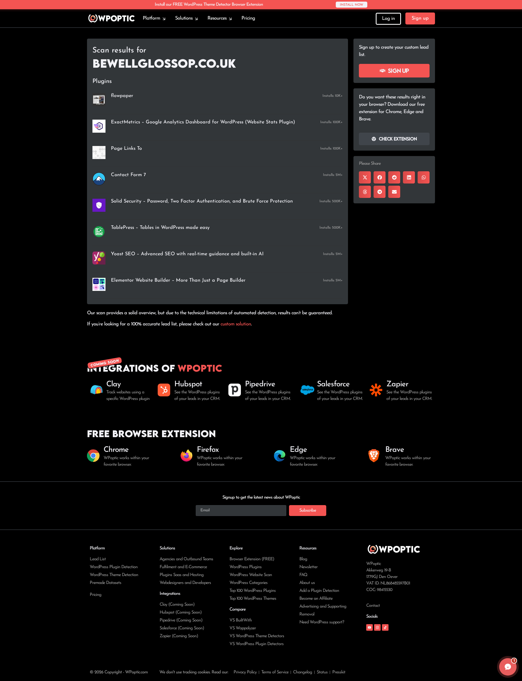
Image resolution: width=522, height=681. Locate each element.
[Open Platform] (163, 18)
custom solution (235, 324)
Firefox (208, 450)
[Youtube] (369, 627)
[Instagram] (377, 627)
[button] (365, 177)
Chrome (116, 450)
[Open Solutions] (196, 18)
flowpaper (122, 96)
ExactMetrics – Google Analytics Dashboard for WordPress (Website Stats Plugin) (203, 122)
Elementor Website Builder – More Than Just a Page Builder (178, 280)
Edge (298, 450)
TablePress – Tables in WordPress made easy (160, 227)
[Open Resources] (230, 18)
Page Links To (126, 148)
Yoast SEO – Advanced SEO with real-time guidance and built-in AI (187, 254)
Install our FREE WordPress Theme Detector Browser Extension (209, 4)
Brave (394, 450)
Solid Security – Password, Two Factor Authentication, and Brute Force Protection (202, 201)
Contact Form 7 (128, 175)
